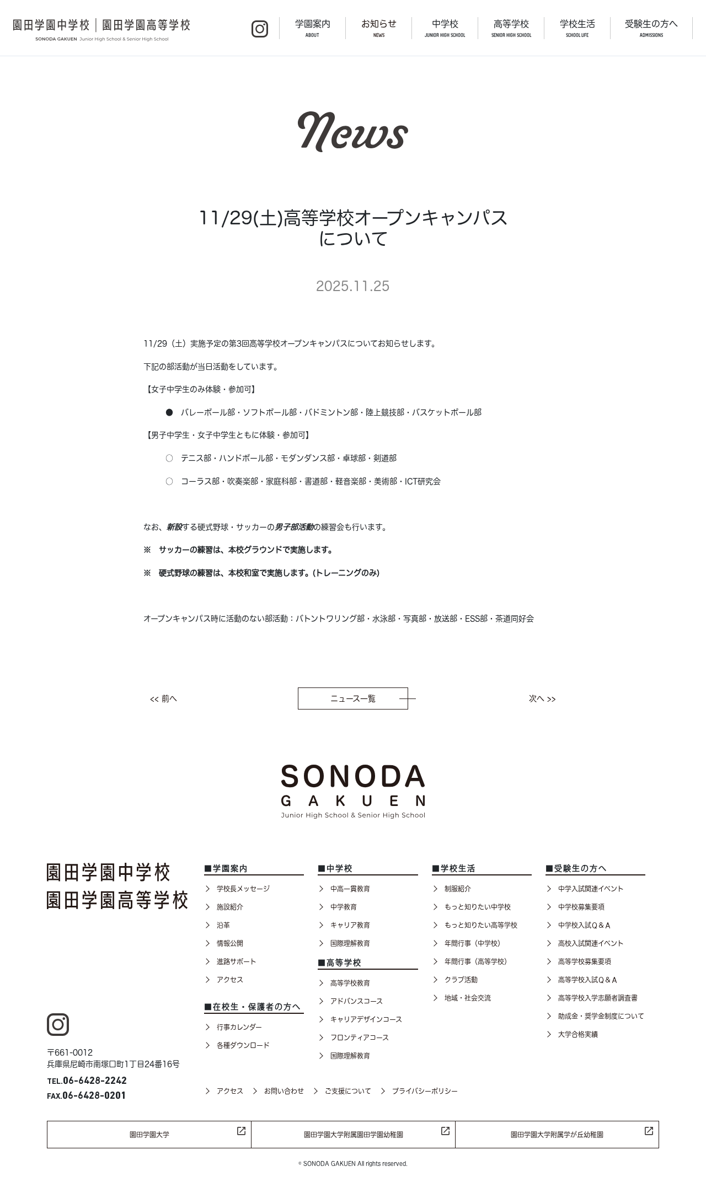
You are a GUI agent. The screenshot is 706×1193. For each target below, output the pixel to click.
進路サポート (236, 961)
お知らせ (379, 28)
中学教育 (343, 907)
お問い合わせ (284, 1091)
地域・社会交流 (468, 998)
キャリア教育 (350, 925)
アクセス (230, 979)
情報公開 (230, 943)
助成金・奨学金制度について (601, 1016)
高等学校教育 (350, 983)
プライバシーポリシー (425, 1091)
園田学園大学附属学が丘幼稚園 (557, 1134)
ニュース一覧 (353, 698)
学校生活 (577, 28)
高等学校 (511, 28)
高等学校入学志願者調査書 (598, 998)
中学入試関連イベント (591, 888)
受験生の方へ (651, 28)
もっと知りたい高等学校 (481, 925)
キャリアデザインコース (366, 1019)
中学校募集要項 (581, 907)
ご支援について (348, 1091)
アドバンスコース (356, 1001)
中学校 (445, 28)
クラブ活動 (461, 979)
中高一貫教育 (350, 888)
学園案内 (312, 28)
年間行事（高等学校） (478, 961)
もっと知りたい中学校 (478, 907)
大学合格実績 (578, 1034)
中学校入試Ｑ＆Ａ (584, 925)
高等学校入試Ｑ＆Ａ (588, 979)
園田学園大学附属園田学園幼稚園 (353, 1134)
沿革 (223, 925)
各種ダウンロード (243, 1045)
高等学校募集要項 (584, 961)
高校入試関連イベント (591, 943)
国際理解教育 (350, 943)
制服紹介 (458, 888)
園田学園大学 (149, 1134)
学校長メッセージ (243, 888)
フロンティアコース (359, 1037)
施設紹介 (230, 907)
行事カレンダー (239, 1027)
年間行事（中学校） (474, 943)
